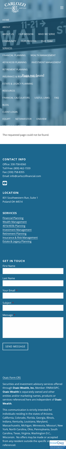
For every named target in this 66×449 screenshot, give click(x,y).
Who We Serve (46, 34)
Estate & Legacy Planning (17, 83)
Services (7, 48)
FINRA (49, 387)
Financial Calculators (16, 97)
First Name (9, 266)
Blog (5, 104)
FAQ (56, 97)
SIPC (56, 387)
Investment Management (46, 62)
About (6, 27)
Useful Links (42, 97)
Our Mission (26, 34)
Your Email (21, 290)
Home (5, 19)
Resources (8, 90)
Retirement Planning (15, 69)
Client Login (9, 111)
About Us (8, 34)
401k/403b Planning (14, 62)
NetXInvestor (23, 118)
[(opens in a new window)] (5, 184)
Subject (19, 303)
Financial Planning (14, 55)
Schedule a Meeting (14, 126)
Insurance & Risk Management (20, 76)
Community (9, 41)
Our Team (46, 41)
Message (20, 315)
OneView (41, 118)
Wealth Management (43, 55)
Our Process (28, 41)
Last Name (9, 278)
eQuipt (6, 118)
